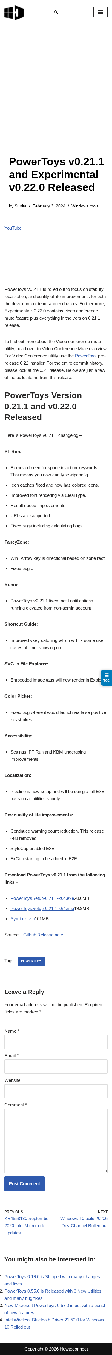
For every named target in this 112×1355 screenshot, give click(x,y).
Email (11, 1055)
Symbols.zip (22, 918)
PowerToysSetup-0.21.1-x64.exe (42, 898)
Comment (15, 1104)
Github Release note (43, 934)
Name (11, 1031)
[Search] (56, 12)
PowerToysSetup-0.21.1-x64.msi (42, 908)
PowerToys (86, 355)
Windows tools (85, 206)
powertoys (31, 961)
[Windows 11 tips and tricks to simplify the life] (14, 12)
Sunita (21, 206)
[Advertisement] (56, 96)
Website (12, 1080)
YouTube (13, 228)
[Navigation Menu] (100, 12)
